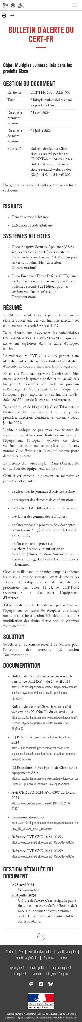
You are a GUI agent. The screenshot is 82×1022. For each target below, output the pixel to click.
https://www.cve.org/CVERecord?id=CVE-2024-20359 (43, 856)
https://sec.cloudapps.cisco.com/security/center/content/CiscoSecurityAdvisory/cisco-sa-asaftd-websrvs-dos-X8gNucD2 (45, 723)
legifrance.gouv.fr (62, 967)
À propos (49, 957)
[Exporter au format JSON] (12, 15)
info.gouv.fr (20, 973)
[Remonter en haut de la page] (41, 937)
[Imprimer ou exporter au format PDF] (4, 15)
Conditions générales (26, 957)
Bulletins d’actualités (40, 951)
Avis (21, 951)
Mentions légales (66, 951)
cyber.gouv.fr (17, 967)
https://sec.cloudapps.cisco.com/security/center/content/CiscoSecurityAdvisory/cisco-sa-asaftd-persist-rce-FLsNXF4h (45, 693)
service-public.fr (39, 967)
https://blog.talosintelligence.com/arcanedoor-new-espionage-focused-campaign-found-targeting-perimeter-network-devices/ (44, 753)
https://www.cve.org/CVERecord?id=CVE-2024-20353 (43, 842)
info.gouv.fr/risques (57, 973)
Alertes (9, 951)
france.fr (36, 973)
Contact (63, 957)
